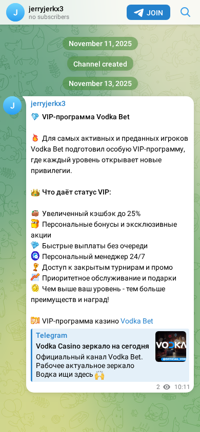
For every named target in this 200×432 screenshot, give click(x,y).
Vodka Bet (137, 321)
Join (155, 13)
